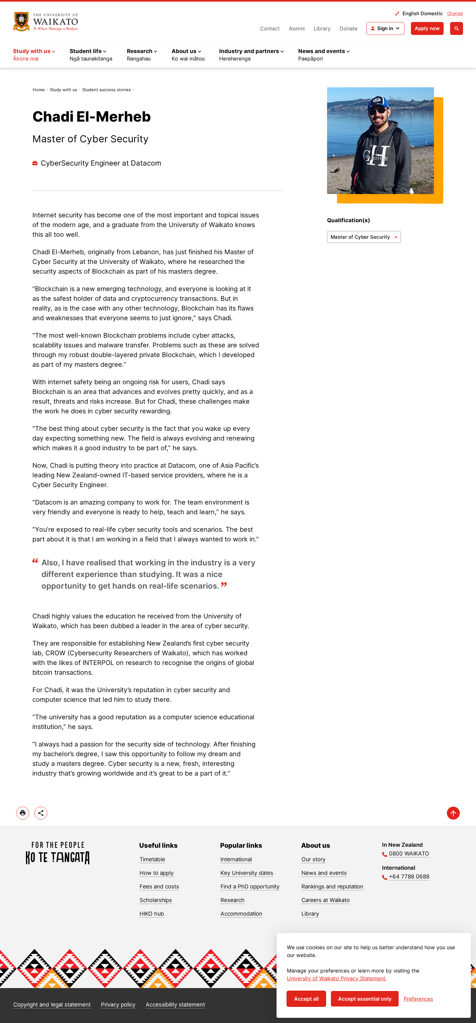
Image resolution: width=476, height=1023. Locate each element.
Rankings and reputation (332, 886)
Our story (313, 859)
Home (39, 89)
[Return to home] (45, 21)
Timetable (152, 859)
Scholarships (156, 900)
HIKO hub (152, 913)
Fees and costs (159, 886)
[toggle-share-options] (40, 813)
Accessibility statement (175, 1004)
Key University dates (247, 873)
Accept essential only (364, 999)
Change (455, 13)
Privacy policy (118, 1004)
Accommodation (241, 913)
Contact (270, 28)
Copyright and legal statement (52, 1004)
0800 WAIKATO (409, 853)
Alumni (297, 28)
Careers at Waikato (325, 900)
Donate (348, 28)
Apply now (427, 28)
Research (232, 900)
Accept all (306, 999)
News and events (324, 873)
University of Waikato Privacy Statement (336, 978)
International (236, 859)
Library (322, 28)
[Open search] (456, 28)
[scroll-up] (453, 813)
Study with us (63, 89)
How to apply (157, 873)
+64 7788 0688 (409, 876)
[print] (22, 813)
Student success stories (106, 89)
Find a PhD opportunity (250, 886)
